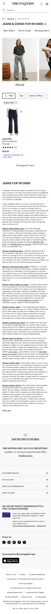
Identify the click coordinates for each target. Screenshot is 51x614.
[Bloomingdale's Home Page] (23, 3)
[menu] (4, 3)
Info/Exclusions (25, 456)
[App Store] (10, 560)
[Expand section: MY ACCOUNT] (25, 480)
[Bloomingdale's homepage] (4, 19)
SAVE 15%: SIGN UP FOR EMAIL (26, 439)
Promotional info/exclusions (24, 526)
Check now (41, 526)
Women (10, 19)
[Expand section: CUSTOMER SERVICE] (25, 473)
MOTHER (36, 242)
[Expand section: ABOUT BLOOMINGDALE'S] (25, 486)
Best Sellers (9, 31)
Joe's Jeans (13, 352)
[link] (13, 147)
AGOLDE (5, 300)
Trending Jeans (41, 31)
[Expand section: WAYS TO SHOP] (25, 493)
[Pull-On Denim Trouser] (13, 122)
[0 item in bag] (47, 3)
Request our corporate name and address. (28, 604)
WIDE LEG (19, 85)
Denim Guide (24, 31)
